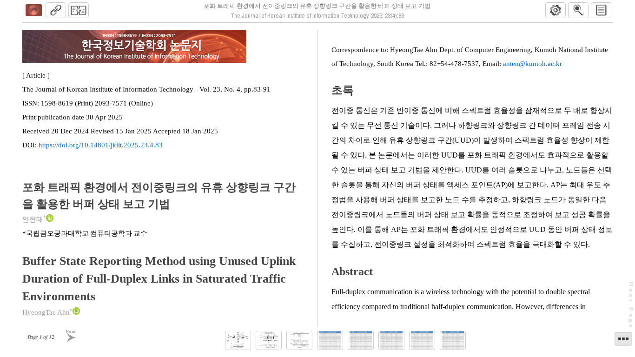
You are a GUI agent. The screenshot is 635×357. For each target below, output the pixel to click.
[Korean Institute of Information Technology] (33, 10)
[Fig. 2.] (269, 340)
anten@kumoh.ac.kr (532, 63)
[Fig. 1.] (238, 340)
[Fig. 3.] (299, 340)
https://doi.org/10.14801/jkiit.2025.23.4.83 (101, 145)
